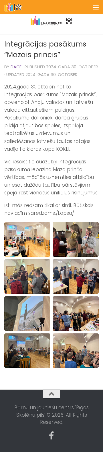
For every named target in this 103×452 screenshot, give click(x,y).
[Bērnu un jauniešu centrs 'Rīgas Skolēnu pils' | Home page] (16, 7)
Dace (16, 67)
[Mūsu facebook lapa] (51, 436)
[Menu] (96, 7)
